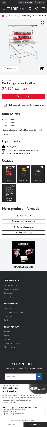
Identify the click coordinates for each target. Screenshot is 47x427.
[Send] (39, 377)
